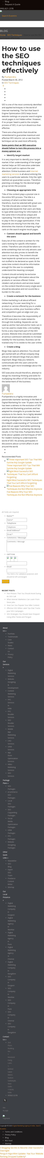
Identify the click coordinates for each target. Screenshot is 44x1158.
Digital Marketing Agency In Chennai (12, 953)
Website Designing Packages (12, 845)
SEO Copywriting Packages (12, 812)
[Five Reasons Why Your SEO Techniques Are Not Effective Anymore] (24, 487)
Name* (10, 516)
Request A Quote (12, 4)
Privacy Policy (10, 1135)
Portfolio (11, 634)
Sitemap (11, 887)
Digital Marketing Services (12, 673)
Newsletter (12, 861)
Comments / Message (16, 537)
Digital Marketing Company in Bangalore (12, 968)
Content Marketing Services (12, 694)
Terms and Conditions (13, 1132)
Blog (7, 1)
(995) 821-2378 (6, 8)
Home (3, 35)
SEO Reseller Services (11, 723)
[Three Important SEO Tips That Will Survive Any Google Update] (24, 460)
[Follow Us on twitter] (5, 1102)
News (10, 645)
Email (9, 566)
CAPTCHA (11, 554)
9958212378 (12, 1095)
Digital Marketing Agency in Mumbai (12, 924)
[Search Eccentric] (8, 15)
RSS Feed (8, 1140)
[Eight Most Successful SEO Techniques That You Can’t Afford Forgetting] (24, 474)
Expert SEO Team (10, 872)
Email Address (13, 530)
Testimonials (13, 637)
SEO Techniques (14, 35)
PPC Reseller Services (11, 714)
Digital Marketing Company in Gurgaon (12, 909)
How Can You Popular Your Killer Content (23, 605)
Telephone (11, 523)
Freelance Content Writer (11, 881)
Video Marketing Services (12, 767)
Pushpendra (10, 77)
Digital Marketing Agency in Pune (12, 938)
